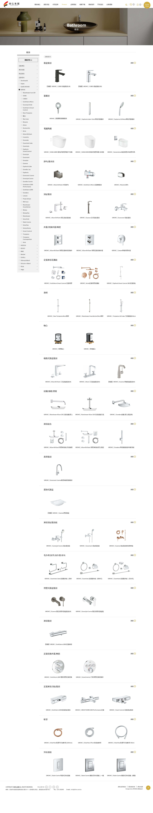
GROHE (23, 90)
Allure (25, 125)
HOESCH (23, 245)
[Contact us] (57, 787)
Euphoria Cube (27, 166)
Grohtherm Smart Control (28, 109)
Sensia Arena (27, 228)
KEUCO (23, 248)
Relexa (25, 210)
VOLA (22, 266)
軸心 (24, 116)
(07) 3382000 (60, 789)
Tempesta (26, 234)
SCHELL (23, 257)
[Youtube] (50, 787)
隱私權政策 (131, 787)
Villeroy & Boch (25, 260)
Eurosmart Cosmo (28, 175)
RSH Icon (25, 202)
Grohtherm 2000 (28, 190)
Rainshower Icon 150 (29, 93)
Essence (25, 163)
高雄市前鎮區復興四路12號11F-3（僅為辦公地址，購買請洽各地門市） (30, 789)
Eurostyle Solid (27, 105)
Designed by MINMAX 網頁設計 (134, 789)
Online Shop (147, 5)
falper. (23, 83)
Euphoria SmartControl (27, 150)
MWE (22, 251)
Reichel (23, 254)
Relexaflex (26, 213)
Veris (24, 242)
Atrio (24, 131)
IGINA (24, 96)
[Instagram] (53, 787)
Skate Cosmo (27, 222)
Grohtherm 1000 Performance (28, 186)
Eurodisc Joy (26, 169)
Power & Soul (27, 199)
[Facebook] (46, 787)
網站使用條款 (122, 787)
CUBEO (25, 99)
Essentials (26, 146)
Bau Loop (26, 119)
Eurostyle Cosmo (28, 178)
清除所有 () (28, 60)
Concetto (26, 137)
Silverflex (26, 225)
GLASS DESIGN (25, 87)
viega (22, 269)
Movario (25, 122)
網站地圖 (140, 787)
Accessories (26, 128)
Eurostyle (26, 154)
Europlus (25, 160)
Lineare (25, 196)
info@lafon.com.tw (76, 789)
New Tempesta (27, 113)
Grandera (26, 193)
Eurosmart (26, 157)
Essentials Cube (27, 143)
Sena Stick (26, 219)
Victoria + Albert (26, 263)
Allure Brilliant (27, 134)
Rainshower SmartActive (26, 206)
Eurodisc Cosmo (28, 181)
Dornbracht (24, 80)
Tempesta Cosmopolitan (27, 238)
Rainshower (26, 216)
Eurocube (26, 140)
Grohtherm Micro (28, 102)
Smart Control (27, 231)
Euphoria (25, 172)
